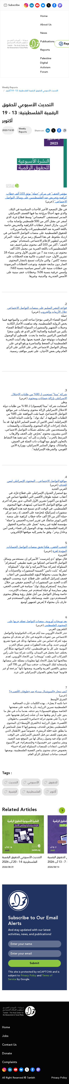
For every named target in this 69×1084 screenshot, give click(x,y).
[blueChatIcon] (43, 5)
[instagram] (26, 5)
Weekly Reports (10, 87)
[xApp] (49, 5)
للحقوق (52, 782)
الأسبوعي (33, 782)
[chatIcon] (60, 5)
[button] (62, 810)
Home (44, 16)
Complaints (9, 1062)
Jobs (5, 1036)
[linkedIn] (32, 5)
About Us (45, 25)
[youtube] (37, 5)
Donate (7, 1053)
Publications (47, 41)
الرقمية (13, 792)
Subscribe (14, 5)
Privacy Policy (28, 976)
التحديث (13, 782)
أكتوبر (53, 792)
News (43, 33)
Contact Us (9, 1045)
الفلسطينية (33, 792)
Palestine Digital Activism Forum (45, 65)
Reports (45, 50)
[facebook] (54, 5)
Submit (34, 963)
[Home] (23, 44)
